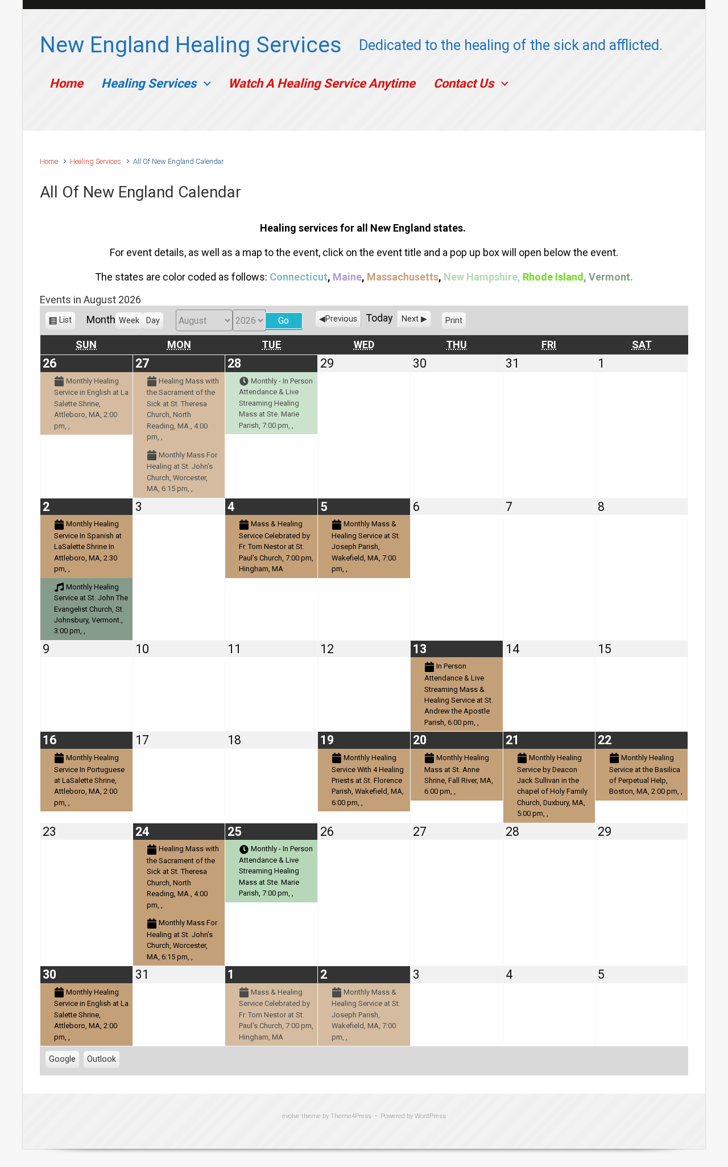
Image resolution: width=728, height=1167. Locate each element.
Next (410, 319)
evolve (291, 1116)
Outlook (101, 1061)
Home (66, 83)
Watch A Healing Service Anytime (321, 83)
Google (62, 1061)
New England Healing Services (191, 45)
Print (455, 322)
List (65, 322)
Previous (341, 319)
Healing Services (148, 83)
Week (129, 320)
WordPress (430, 1116)
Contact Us (463, 83)
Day (153, 320)
